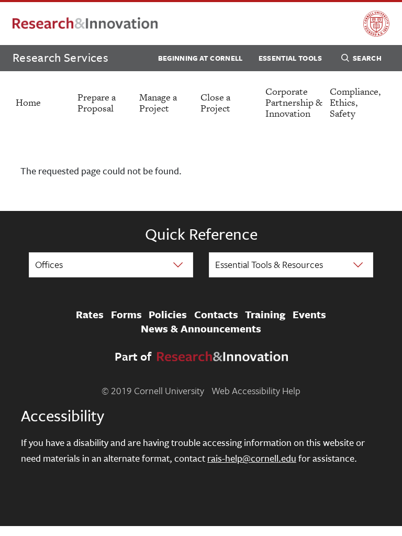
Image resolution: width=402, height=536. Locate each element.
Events (309, 314)
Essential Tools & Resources (269, 264)
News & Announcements (201, 328)
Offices (49, 264)
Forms (126, 314)
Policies (168, 314)
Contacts (216, 314)
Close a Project (215, 103)
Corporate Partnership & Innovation (293, 102)
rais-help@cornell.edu (251, 458)
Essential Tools (290, 58)
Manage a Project (158, 103)
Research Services (60, 57)
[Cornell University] (376, 23)
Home (28, 102)
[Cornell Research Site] (85, 23)
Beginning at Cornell (200, 58)
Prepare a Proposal (96, 103)
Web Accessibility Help (255, 390)
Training (265, 314)
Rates (90, 314)
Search (367, 58)
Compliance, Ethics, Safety (355, 102)
